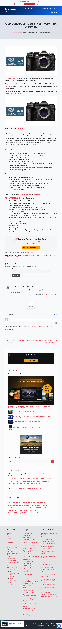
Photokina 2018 (31, 590)
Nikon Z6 (32, 588)
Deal (32, 561)
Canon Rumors (9, 1)
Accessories (27, 535)
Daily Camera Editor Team (49, 294)
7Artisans (12, 569)
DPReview (19, 128)
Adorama (19, 93)
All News (26, 8)
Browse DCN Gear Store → (31, 247)
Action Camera (27, 537)
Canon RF (28, 551)
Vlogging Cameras (26, 613)
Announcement (30, 539)
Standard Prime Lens (29, 604)
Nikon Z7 (37, 588)
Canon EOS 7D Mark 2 (33, 546)
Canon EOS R (26, 548)
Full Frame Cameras (28, 573)
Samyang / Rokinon (15, 573)
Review (16, 256)
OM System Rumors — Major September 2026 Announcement (26, 502)
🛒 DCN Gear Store (30, 4)
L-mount (24, 577)
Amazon (20, 194)
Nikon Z (26, 587)
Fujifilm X (27, 568)
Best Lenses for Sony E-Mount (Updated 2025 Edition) (48, 569)
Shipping (33, 595)
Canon (7, 4)
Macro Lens (30, 577)
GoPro (9, 540)
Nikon (16, 4)
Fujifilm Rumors (35, 1)
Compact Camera (31, 556)
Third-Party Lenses (12, 567)
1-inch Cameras (27, 533)
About (34, 623)
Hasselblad (10, 542)
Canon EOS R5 (33, 548)
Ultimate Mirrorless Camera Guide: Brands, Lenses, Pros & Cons (49, 534)
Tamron (12, 576)
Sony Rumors (17, 1)
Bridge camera (26, 545)
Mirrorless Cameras (28, 583)
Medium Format (27, 579)
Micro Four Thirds (29, 255)
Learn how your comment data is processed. (40, 326)
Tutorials (12, 564)
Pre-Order (25, 592)
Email (13, 269)
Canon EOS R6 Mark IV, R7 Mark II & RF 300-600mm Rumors (28, 486)
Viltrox (11, 582)
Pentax (9, 556)
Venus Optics (13, 580)
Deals (55, 8)
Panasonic (10, 555)
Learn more (30, 252)
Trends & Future (14, 562)
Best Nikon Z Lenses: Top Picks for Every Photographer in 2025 (48, 562)
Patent (25, 590)
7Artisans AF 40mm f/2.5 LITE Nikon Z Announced (25, 483)
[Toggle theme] (37, 4)
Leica (8, 544)
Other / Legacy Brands (13, 553)
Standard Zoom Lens (31, 608)
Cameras (9, 533)
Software (25, 598)
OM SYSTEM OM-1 (13, 198)
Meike (11, 571)
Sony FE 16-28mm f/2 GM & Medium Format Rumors (26, 488)
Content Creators (26, 561)
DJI (8, 536)
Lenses (22, 255)
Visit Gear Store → (31, 360)
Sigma (11, 575)
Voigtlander (13, 584)
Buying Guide (35, 8)
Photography (11, 558)
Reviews (43, 8)
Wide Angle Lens (29, 615)
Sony (12, 4)
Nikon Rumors (25, 1)
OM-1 (10, 134)
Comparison (27, 559)
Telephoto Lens (32, 611)
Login (55, 314)
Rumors (49, 8)
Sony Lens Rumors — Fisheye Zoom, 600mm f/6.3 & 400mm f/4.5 (30, 481)
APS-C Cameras (30, 542)
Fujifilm (21, 4)
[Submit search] (52, 461)
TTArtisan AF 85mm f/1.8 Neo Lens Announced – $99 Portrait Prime (31, 478)
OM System (37, 255)
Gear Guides (13, 560)
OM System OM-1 (13, 78)
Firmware (54, 12)
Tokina (11, 578)
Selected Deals (14, 371)
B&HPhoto (9, 93)
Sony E (31, 598)
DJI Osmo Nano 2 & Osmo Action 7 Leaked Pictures (23, 510)
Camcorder (25, 546)
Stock (24, 611)
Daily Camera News (10, 10)
